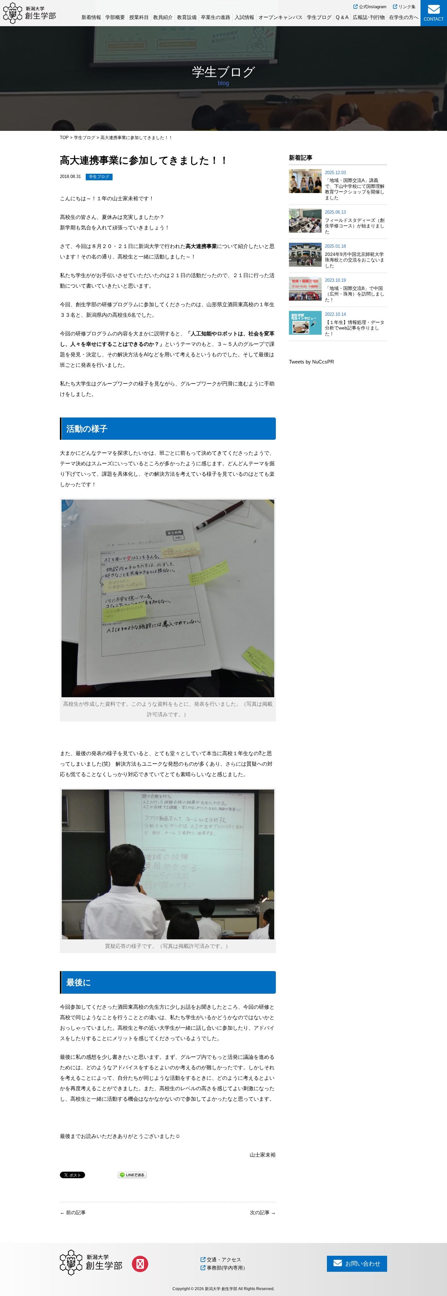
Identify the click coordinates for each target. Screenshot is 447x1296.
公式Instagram (372, 6)
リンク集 (406, 6)
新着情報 (91, 17)
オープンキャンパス (281, 17)
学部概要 (115, 17)
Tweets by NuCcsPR (311, 361)
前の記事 (73, 1212)
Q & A (342, 17)
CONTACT (434, 19)
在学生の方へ (404, 17)
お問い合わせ (362, 1263)
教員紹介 (163, 17)
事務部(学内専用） (227, 1267)
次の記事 (263, 1212)
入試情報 (244, 17)
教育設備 (187, 17)
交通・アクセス (223, 1259)
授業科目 (139, 17)
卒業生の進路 (215, 17)
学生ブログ (319, 17)
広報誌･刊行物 (369, 17)
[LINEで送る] (132, 1174)
